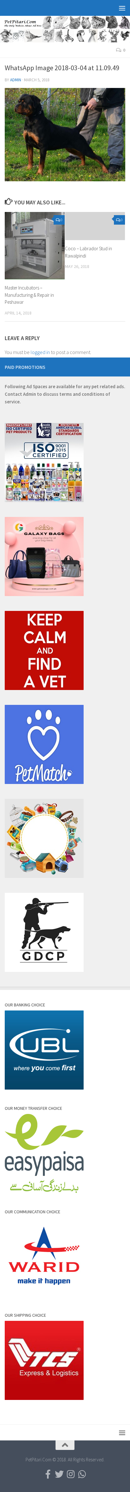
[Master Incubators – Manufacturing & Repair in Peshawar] (35, 246)
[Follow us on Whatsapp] (82, 1474)
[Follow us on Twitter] (59, 1474)
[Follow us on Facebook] (48, 1474)
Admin (15, 80)
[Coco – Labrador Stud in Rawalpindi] (95, 226)
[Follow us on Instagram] (70, 1474)
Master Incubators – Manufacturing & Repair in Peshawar (29, 295)
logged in (40, 352)
